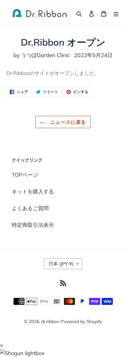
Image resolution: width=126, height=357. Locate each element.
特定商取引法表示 (33, 225)
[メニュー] (116, 13)
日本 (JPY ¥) (61, 264)
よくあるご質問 (30, 208)
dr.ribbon (50, 321)
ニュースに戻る (67, 122)
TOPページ (25, 174)
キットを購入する (33, 191)
